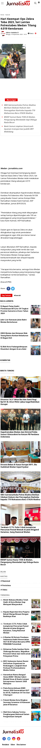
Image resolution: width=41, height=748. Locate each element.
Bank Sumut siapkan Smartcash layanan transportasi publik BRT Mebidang (19, 129)
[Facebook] (8, 288)
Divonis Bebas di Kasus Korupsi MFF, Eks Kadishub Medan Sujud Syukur (19, 465)
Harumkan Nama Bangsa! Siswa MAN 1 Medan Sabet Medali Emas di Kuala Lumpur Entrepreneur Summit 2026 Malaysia (16, 679)
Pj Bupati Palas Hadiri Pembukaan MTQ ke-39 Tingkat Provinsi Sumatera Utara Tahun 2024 (14, 310)
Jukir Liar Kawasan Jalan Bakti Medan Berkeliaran (14, 321)
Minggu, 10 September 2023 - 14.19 (16, 34)
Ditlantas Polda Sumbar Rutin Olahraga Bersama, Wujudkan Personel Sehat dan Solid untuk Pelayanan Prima (17, 652)
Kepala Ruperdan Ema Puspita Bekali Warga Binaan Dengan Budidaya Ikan (16, 614)
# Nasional (5, 581)
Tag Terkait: (6, 295)
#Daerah (17, 295)
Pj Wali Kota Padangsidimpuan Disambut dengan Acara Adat (14, 347)
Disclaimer (21, 744)
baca (31, 33)
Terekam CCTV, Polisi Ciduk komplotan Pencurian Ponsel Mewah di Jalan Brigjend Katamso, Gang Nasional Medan (20, 529)
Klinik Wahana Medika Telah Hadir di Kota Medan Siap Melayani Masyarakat (15, 602)
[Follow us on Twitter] (9, 739)
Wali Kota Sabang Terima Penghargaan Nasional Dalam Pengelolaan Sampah (16, 714)
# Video (4, 590)
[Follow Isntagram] (14, 739)
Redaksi (5, 744)
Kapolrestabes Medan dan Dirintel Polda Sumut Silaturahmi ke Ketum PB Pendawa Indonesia (20, 434)
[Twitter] (13, 288)
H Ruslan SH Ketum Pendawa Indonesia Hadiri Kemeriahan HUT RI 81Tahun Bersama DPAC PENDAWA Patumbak (16, 640)
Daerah (7, 15)
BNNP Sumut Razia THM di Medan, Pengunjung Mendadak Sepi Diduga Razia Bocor (20, 120)
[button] (39, 1)
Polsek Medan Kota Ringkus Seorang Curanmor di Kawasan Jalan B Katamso (16, 702)
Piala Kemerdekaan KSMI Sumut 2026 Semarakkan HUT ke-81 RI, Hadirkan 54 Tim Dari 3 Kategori (16, 691)
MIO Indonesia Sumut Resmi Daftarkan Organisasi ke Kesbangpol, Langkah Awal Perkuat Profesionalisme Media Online (15, 665)
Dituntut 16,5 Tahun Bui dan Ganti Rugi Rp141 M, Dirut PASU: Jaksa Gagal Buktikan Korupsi (20, 401)
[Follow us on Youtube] (18, 739)
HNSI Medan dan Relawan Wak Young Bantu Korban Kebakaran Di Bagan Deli (14, 335)
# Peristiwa (6, 585)
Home (2, 15)
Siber (13, 744)
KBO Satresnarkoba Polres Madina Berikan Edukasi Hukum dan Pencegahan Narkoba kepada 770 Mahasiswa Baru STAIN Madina (20, 497)
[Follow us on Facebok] (4, 739)
